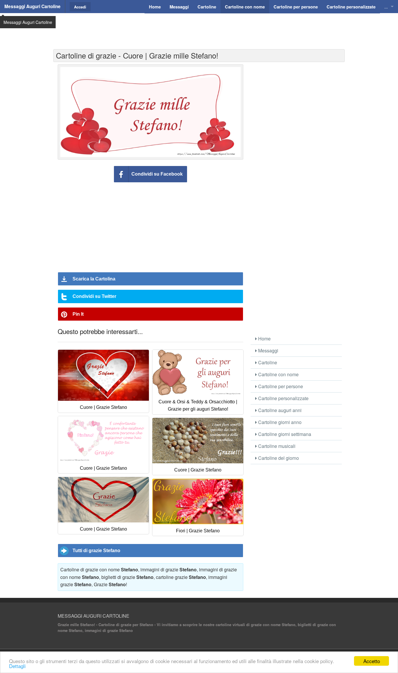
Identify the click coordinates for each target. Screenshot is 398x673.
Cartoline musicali (276, 446)
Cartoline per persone (280, 386)
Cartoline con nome (278, 374)
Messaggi (267, 350)
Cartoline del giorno (278, 458)
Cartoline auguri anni (279, 410)
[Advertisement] (199, 28)
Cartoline (267, 362)
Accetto (371, 661)
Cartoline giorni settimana (284, 434)
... (386, 6)
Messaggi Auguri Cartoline (32, 6)
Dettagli (17, 666)
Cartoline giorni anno (279, 422)
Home (264, 338)
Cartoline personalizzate (283, 398)
